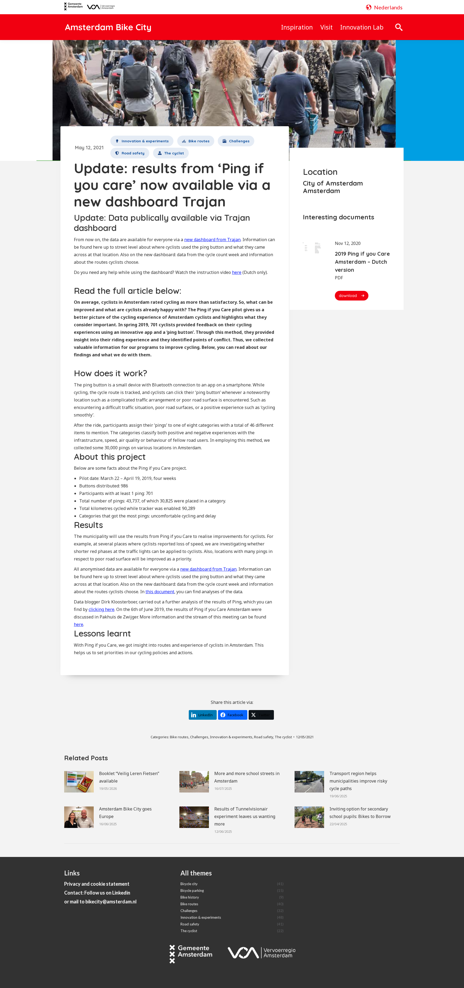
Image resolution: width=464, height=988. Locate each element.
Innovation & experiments (231, 736)
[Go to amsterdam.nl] (73, 8)
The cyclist (283, 736)
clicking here (101, 609)
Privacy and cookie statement (96, 883)
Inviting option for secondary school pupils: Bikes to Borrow (360, 812)
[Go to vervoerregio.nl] (99, 7)
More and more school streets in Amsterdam (247, 777)
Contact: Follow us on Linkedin (97, 892)
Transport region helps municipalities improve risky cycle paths (358, 780)
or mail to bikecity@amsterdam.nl (100, 901)
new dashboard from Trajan (212, 240)
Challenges (199, 736)
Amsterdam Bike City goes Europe (125, 812)
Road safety (263, 736)
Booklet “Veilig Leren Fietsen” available (129, 777)
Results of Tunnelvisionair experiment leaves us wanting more (244, 816)
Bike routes (179, 736)
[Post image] (79, 781)
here (236, 272)
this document (160, 592)
